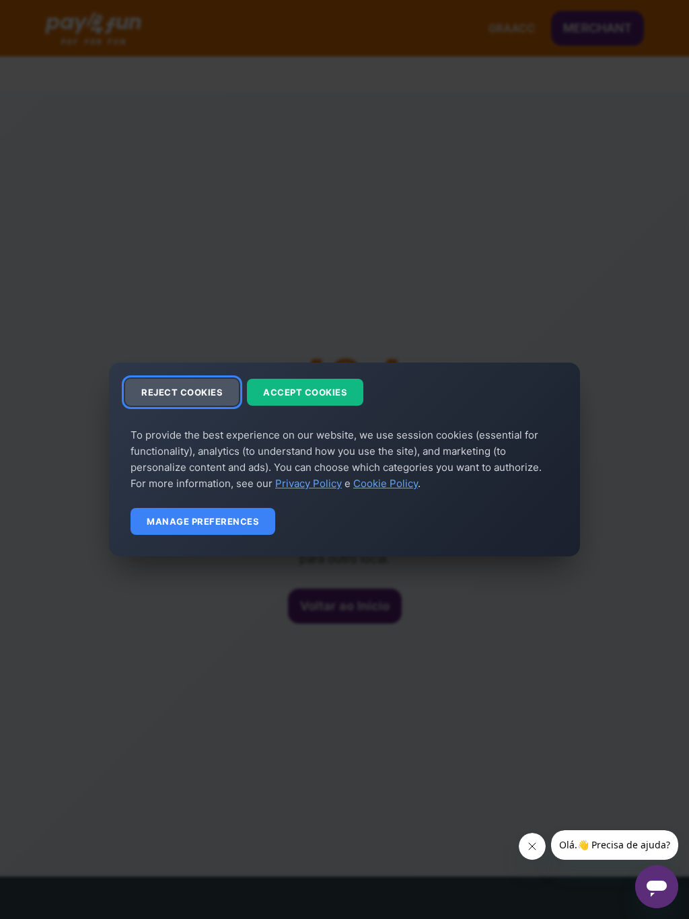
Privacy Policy (308, 483)
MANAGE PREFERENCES (203, 521)
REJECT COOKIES (182, 392)
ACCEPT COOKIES (305, 392)
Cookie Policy (385, 483)
